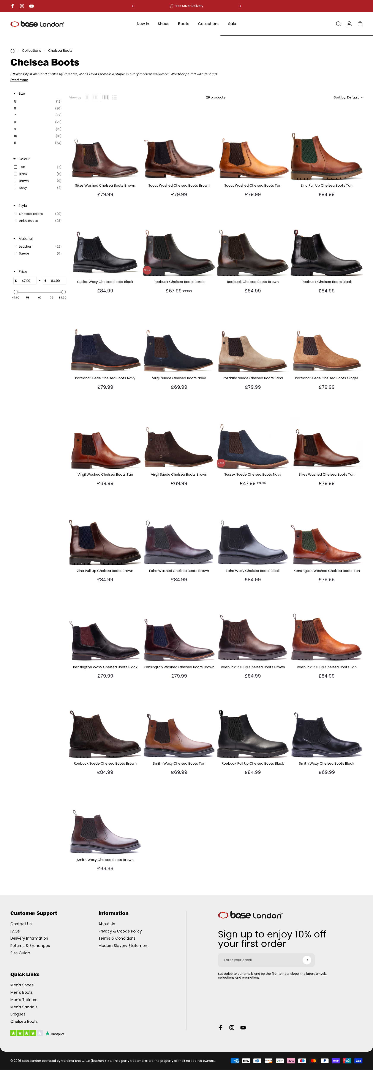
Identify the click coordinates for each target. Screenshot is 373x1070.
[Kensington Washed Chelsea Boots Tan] (327, 529)
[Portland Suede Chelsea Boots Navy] (105, 337)
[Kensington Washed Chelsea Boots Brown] (179, 626)
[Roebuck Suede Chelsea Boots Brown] (105, 722)
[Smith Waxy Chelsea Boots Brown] (105, 818)
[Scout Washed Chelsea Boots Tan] (253, 144)
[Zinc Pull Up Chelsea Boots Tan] (327, 144)
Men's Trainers (23, 999)
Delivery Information (29, 938)
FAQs (15, 931)
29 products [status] (215, 97)
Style (22, 205)
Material (25, 238)
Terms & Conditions (117, 938)
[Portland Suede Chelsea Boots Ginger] (327, 337)
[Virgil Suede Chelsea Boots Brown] (179, 433)
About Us (106, 924)
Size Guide (20, 953)
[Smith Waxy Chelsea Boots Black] (327, 722)
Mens (83, 74)
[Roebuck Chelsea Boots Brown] (253, 240)
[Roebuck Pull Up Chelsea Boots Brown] (253, 626)
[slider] (16, 292)
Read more (19, 80)
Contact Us (21, 924)
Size (21, 93)
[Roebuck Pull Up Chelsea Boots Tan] (327, 626)
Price (22, 271)
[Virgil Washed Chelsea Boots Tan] (105, 433)
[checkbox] (39, 101)
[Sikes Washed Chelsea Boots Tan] (327, 433)
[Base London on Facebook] (220, 1027)
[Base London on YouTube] (243, 1027)
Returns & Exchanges (30, 945)
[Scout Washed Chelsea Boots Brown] (179, 144)
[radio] (87, 97)
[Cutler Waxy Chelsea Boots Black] (105, 240)
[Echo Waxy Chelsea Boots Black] (253, 529)
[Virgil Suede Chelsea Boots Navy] (179, 337)
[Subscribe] (307, 960)
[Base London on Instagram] (231, 1027)
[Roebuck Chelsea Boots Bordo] (179, 240)
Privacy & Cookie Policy (120, 931)
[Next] (239, 6)
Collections (31, 50)
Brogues (18, 1014)
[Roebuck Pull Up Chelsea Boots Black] (253, 722)
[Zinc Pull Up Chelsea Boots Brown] (105, 529)
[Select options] (135, 114)
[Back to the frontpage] (12, 50)
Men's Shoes (22, 985)
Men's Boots (21, 992)
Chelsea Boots (24, 1021)
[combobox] (348, 97)
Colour (24, 159)
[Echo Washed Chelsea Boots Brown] (179, 529)
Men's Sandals (24, 1007)
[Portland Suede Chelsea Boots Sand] (253, 337)
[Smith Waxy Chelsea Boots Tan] (179, 722)
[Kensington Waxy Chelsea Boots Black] (105, 626)
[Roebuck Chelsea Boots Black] (327, 240)
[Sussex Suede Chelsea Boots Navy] (253, 433)
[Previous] (133, 6)
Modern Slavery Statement (123, 945)
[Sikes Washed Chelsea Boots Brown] (105, 144)
